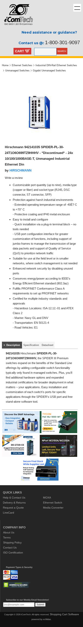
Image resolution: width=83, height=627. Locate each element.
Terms (7, 537)
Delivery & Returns (14, 502)
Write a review (14, 177)
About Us (8, 532)
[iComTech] (16, 28)
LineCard (8, 512)
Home (5, 65)
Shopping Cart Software (64, 614)
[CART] (27, 51)
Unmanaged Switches (17, 70)
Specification (31, 345)
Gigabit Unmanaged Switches (49, 70)
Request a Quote (13, 507)
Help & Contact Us (14, 497)
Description (13, 345)
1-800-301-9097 (62, 42)
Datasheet (47, 345)
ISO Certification (13, 552)
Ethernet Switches (22, 65)
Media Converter (53, 507)
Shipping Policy (12, 542)
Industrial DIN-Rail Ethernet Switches (56, 65)
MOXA (47, 497)
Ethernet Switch (52, 502)
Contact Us (10, 547)
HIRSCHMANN (20, 170)
